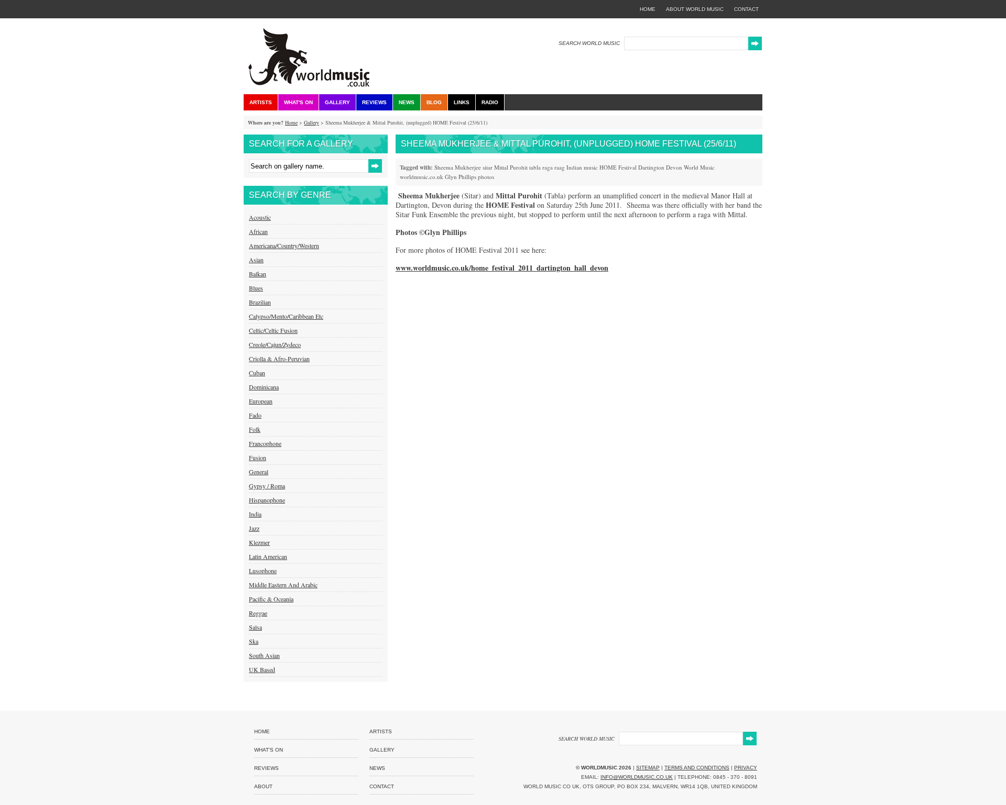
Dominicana (264, 387)
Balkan (257, 274)
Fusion (257, 457)
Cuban (257, 372)
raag (559, 167)
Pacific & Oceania (271, 599)
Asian (256, 259)
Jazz (254, 528)
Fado (255, 415)
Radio (490, 102)
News (406, 102)
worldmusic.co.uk (421, 177)
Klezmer (259, 542)
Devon (674, 167)
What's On (298, 102)
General (258, 471)
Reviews (374, 102)
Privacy (745, 767)
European (260, 401)
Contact (381, 786)
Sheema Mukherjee (457, 167)
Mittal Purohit (511, 167)
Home (291, 122)
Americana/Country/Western (284, 245)
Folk (254, 429)
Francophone (265, 443)
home (647, 9)
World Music (699, 167)
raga (547, 167)
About (263, 786)
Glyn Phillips (460, 177)
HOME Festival (618, 167)
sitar (488, 167)
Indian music (582, 167)
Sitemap (648, 767)
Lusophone (263, 570)
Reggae (258, 613)
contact (746, 9)
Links (461, 102)
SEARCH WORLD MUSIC (589, 43)
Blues (256, 288)
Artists (260, 102)
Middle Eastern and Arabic (283, 584)
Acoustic (260, 217)
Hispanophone (267, 500)
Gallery (337, 102)
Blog (434, 102)
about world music (695, 9)
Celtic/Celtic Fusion (273, 330)
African (258, 231)
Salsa (255, 627)
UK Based (262, 669)
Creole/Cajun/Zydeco (275, 344)
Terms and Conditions (696, 767)
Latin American (268, 556)
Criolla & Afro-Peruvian (279, 358)
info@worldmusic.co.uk (636, 777)
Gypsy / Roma (267, 486)
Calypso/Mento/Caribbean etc (286, 316)
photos (486, 177)
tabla (535, 167)
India (255, 514)
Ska (253, 641)
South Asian (264, 655)
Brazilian (260, 302)
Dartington (651, 167)
